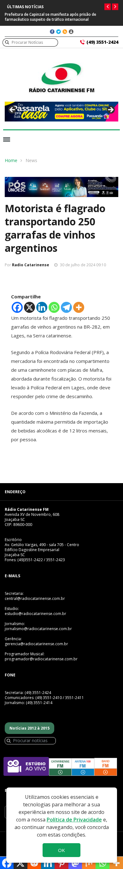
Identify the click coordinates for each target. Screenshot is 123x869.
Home (11, 160)
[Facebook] (17, 307)
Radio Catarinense (30, 265)
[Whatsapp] (54, 307)
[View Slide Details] (61, 111)
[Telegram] (66, 307)
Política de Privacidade (74, 819)
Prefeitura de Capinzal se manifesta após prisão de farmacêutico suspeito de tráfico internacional (50, 17)
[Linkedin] (41, 307)
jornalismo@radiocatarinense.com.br (38, 628)
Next (110, 110)
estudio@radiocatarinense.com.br (35, 613)
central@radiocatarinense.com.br (35, 598)
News (31, 160)
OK (61, 850)
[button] (107, 6)
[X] (29, 307)
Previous (12, 110)
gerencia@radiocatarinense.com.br (36, 643)
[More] (78, 307)
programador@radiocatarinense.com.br (41, 659)
